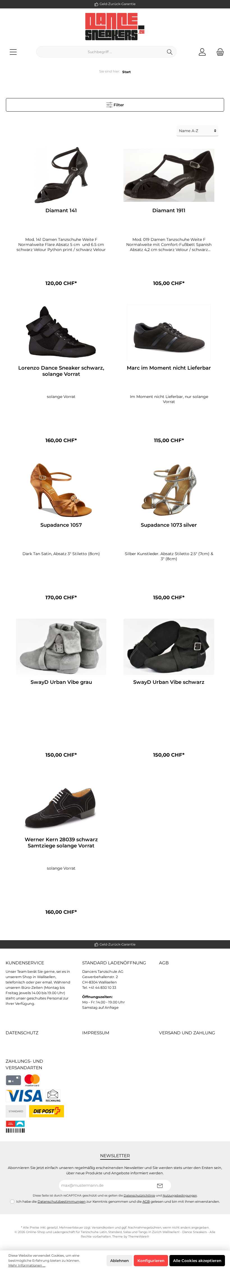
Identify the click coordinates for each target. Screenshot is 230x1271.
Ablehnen (119, 1260)
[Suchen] (169, 51)
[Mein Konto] (202, 52)
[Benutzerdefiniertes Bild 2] (24, 1095)
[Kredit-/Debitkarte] (13, 1080)
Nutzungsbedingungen (180, 1195)
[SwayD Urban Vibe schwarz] (168, 647)
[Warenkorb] (218, 52)
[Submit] (160, 1185)
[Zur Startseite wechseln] (115, 26)
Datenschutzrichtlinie (139, 1195)
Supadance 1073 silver (169, 525)
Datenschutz (22, 1032)
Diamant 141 (61, 210)
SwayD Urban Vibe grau (61, 682)
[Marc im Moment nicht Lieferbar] (168, 332)
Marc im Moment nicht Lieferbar (169, 368)
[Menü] (13, 52)
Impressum (95, 1032)
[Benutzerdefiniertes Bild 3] (53, 1095)
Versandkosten (103, 1227)
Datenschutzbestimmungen (62, 1202)
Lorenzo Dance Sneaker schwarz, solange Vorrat (61, 371)
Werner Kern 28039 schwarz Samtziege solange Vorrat (61, 842)
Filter (118, 105)
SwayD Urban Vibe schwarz (168, 682)
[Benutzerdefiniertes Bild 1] (32, 1080)
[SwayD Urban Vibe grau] (61, 647)
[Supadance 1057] (61, 490)
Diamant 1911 (168, 210)
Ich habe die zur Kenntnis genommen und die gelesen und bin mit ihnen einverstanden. (118, 1202)
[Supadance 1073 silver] (168, 490)
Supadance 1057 (61, 525)
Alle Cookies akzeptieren (197, 1260)
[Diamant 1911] (168, 175)
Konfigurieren (150, 1260)
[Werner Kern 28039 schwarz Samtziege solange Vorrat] (61, 804)
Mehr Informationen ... (26, 1265)
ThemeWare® (138, 1236)
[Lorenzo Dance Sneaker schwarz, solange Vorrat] (61, 332)
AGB (164, 962)
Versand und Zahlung (187, 1032)
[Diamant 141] (61, 175)
